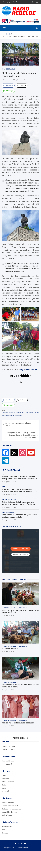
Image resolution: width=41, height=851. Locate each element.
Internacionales (8, 782)
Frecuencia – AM (8, 746)
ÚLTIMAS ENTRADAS (11, 470)
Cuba (3, 69)
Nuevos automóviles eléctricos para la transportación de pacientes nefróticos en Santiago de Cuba (20, 479)
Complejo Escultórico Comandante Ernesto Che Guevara (20, 413)
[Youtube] (25, 843)
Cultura (4, 499)
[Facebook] (5, 453)
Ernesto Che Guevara (8, 415)
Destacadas (10, 69)
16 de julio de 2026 (8, 652)
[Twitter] (14, 453)
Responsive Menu (32, 2)
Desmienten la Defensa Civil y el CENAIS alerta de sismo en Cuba (19, 516)
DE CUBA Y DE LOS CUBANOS (14, 579)
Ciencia (4, 788)
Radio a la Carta (7, 815)
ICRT (3, 830)
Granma (5, 833)
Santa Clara (20, 415)
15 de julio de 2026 (8, 690)
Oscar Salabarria (22, 80)
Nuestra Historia (8, 761)
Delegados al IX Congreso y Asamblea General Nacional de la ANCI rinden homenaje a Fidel (21, 435)
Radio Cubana (7, 827)
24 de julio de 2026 (8, 616)
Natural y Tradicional (10, 806)
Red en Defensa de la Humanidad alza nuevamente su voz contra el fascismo (18, 503)
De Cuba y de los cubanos (10, 608)
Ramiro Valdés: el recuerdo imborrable (18, 723)
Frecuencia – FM (8, 749)
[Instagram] (22, 453)
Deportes (5, 779)
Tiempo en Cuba (8, 803)
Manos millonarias (10, 649)
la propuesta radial (29, 369)
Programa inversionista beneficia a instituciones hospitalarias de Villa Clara (19, 490)
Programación (7, 764)
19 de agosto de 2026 (9, 482)
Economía (6, 791)
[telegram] (5, 461)
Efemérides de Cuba (9, 812)
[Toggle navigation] (4, 28)
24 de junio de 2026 (8, 726)
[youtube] (31, 453)
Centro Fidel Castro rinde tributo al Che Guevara (20, 424)
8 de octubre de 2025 (9, 80)
